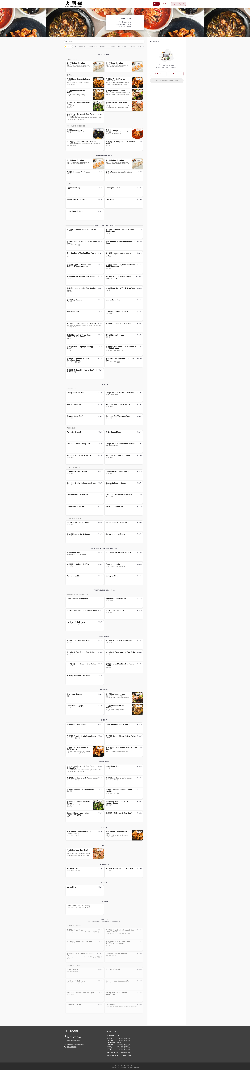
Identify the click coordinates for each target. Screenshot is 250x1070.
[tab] (76, 46)
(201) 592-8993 (71, 1047)
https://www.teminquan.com (75, 1044)
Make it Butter (122, 1067)
